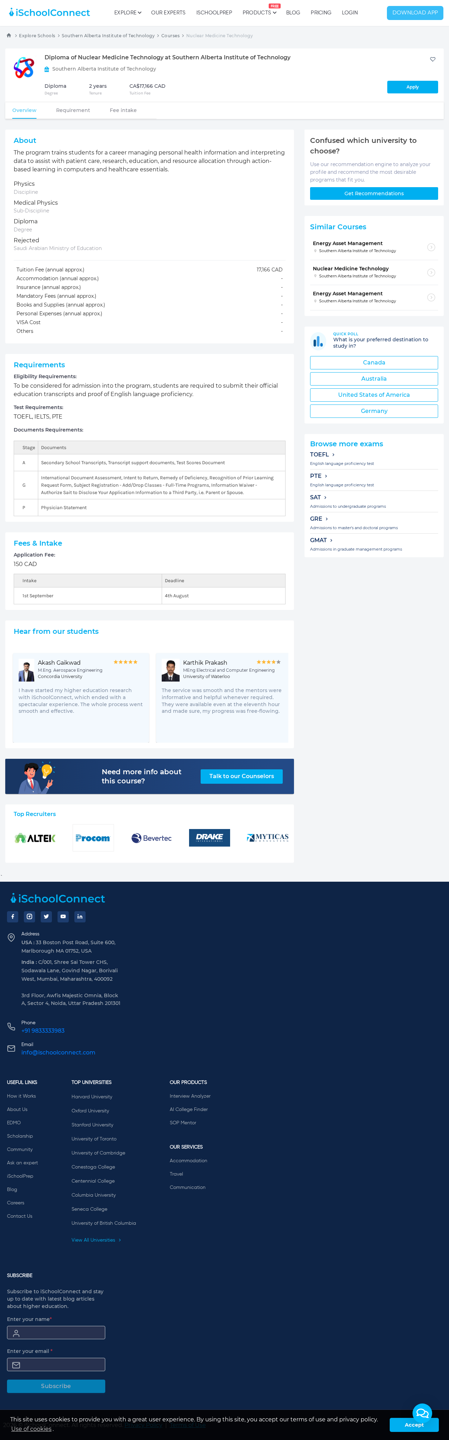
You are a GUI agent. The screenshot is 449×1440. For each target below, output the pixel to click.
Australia (374, 378)
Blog (293, 12)
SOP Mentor (183, 1122)
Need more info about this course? (141, 776)
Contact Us (19, 1216)
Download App (415, 13)
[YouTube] (63, 916)
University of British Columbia (104, 1223)
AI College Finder (189, 1109)
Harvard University (92, 1096)
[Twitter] (46, 916)
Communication (188, 1187)
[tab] (24, 110)
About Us (17, 1109)
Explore (125, 12)
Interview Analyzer (190, 1096)
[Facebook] (12, 916)
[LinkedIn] (80, 916)
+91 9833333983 (43, 1030)
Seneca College (89, 1209)
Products (257, 10)
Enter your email (30, 1351)
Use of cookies (31, 1429)
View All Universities (94, 1240)
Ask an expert (22, 1162)
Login (350, 12)
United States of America (374, 395)
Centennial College (93, 1181)
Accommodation (188, 1160)
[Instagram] (29, 916)
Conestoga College (93, 1167)
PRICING (321, 12)
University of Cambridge (98, 1153)
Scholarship (20, 1136)
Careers (15, 1203)
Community (20, 1149)
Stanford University (92, 1125)
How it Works (21, 1096)
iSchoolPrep (214, 12)
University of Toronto (94, 1139)
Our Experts (168, 12)
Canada (374, 362)
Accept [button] (414, 1425)
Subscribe (56, 1386)
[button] (422, 1413)
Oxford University (90, 1111)
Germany (374, 411)
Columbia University (94, 1195)
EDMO (14, 1122)
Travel (176, 1174)
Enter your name (29, 1319)
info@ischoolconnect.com (58, 1052)
